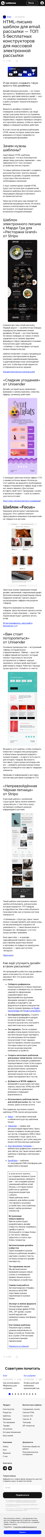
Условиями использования (15, 1510)
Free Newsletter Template (20, 1146)
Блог (9, 17)
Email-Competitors (31, 1011)
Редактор (7, 1412)
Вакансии (7, 1453)
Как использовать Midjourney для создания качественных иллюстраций (11, 1386)
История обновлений (12, 1432)
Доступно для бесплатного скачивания (22, 501)
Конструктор (8, 1409)
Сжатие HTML (28, 1412)
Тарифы (6, 1426)
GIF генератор (29, 1426)
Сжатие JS (27, 1419)
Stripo (10, 1117)
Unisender (12, 1126)
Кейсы (5, 1447)
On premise (7, 1429)
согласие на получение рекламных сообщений (23, 1504)
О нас (5, 1456)
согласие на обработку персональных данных (22, 1500)
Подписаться (22, 1495)
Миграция (7, 1419)
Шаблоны (7, 1416)
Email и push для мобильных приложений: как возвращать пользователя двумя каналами (31, 1386)
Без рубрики (30, 1376)
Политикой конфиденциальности (25, 1501)
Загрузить (8, 955)
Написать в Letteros (18, 1346)
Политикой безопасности (31, 1508)
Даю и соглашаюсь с (21, 1501)
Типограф (27, 1422)
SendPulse (13, 1160)
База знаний (8, 1436)
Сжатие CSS (28, 1416)
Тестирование (9, 1422)
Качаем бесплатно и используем (19, 372)
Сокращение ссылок (31, 1409)
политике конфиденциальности (25, 1527)
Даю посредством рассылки (22, 1505)
